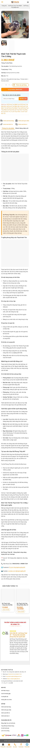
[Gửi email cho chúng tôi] (10, 683)
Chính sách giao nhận (23, 120)
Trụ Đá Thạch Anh (15, 111)
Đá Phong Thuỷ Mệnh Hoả (13, 104)
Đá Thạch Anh (10, 109)
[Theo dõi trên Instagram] (4, 683)
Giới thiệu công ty (5, 690)
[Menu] (2, 2)
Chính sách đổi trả (5, 712)
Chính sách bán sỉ (22, 124)
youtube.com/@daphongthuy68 (17, 571)
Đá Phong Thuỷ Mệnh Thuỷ (13, 108)
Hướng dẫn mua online (6, 699)
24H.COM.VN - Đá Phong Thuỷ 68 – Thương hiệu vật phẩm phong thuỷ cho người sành (18, 634)
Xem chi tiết (6, 609)
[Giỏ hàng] (28, 2)
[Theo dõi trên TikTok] (6, 683)
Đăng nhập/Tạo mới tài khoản (8, 723)
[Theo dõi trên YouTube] (12, 683)
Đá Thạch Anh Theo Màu (21, 109)
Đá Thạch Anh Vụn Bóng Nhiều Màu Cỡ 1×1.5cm (22, 604)
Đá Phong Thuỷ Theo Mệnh (15, 5)
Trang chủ (4, 5)
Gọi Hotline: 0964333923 (15, 89)
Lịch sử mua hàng (5, 730)
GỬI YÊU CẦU (23, 98)
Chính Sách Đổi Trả (8, 124)
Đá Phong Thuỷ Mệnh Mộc (13, 106)
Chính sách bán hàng (8, 120)
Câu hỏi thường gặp (5, 693)
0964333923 (11, 674)
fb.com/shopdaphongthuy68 (17, 567)
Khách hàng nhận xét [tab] (21, 128)
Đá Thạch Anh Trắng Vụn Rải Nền (7, 604)
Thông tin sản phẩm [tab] (8, 128)
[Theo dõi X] (8, 683)
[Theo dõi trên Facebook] (2, 683)
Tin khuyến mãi (4, 696)
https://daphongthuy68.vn (13, 678)
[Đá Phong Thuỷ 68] (15, 2)
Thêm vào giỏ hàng (21, 85)
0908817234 (18, 674)
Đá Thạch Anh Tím (6, 111)
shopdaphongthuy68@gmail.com (14, 676)
